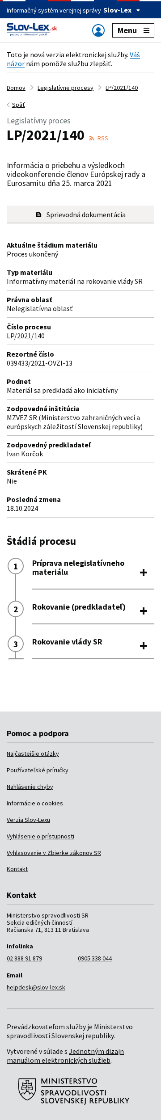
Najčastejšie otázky (33, 753)
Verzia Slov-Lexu (28, 820)
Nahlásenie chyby (30, 787)
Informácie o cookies (35, 803)
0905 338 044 (95, 958)
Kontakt (17, 869)
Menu (127, 30)
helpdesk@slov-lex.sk (36, 987)
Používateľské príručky (37, 770)
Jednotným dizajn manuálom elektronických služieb (65, 1056)
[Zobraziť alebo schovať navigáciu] (98, 30)
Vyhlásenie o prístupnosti (40, 836)
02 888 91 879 (24, 958)
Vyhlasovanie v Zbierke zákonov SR (54, 853)
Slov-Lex (117, 9)
